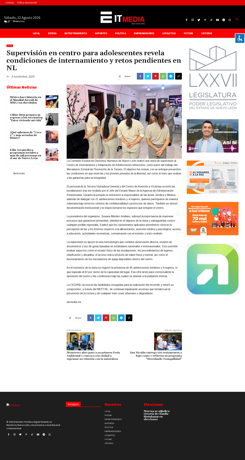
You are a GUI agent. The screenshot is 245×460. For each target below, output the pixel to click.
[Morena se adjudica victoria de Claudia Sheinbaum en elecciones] (175, 412)
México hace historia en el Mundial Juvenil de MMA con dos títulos (25, 100)
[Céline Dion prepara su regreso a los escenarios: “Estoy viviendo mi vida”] (52, 119)
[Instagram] (192, 20)
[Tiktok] (211, 20)
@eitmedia (19, 173)
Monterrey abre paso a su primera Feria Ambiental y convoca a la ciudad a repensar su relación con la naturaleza (93, 356)
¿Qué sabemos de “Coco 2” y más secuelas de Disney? (25, 135)
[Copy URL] (178, 76)
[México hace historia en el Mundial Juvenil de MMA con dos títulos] (52, 101)
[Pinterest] (205, 20)
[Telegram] (224, 20)
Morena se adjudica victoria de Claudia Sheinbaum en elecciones (157, 415)
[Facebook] (186, 20)
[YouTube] (217, 20)
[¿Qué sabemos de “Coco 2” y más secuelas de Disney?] (52, 137)
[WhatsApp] (163, 76)
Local (9, 46)
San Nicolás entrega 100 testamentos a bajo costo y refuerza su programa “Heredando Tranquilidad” (156, 356)
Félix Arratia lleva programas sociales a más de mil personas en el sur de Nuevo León (25, 154)
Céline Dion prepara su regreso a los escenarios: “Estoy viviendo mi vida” (26, 117)
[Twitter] (199, 20)
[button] (237, 20)
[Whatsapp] (230, 20)
